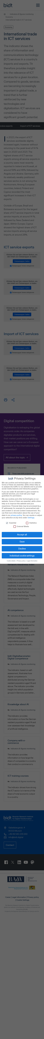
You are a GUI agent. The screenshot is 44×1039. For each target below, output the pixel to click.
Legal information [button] (32, 561)
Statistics (33, 523)
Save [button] (22, 541)
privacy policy (16, 515)
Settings (31, 518)
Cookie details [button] (11, 561)
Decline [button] (22, 548)
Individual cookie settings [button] (22, 555)
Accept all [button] (22, 534)
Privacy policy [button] (21, 561)
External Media (23, 526)
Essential (12, 523)
